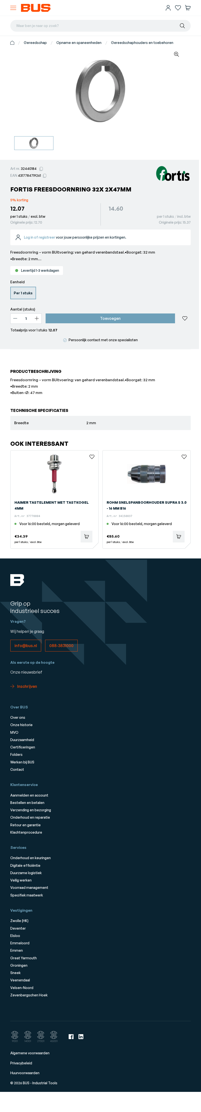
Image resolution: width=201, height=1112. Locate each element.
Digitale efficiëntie (25, 865)
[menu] (13, 8)
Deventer (18, 928)
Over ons (17, 717)
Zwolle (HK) (19, 921)
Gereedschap (35, 43)
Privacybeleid (21, 1063)
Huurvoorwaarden (24, 1073)
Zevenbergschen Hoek (29, 995)
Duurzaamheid (22, 740)
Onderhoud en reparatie (30, 817)
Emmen (16, 950)
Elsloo (15, 936)
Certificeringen (22, 747)
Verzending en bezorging (30, 810)
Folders (16, 754)
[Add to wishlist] (184, 318)
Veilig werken (21, 880)
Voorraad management (29, 887)
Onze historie (21, 725)
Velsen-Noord (21, 988)
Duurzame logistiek (26, 873)
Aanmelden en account (29, 795)
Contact (17, 769)
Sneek (15, 973)
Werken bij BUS (22, 762)
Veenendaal (20, 980)
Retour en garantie (25, 825)
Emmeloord (19, 943)
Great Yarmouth (23, 958)
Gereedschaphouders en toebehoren (142, 43)
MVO (14, 732)
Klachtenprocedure (26, 832)
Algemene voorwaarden (30, 1053)
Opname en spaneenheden (78, 43)
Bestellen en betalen (27, 802)
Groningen (18, 965)
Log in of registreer (39, 237)
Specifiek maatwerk (26, 895)
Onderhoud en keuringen (30, 858)
